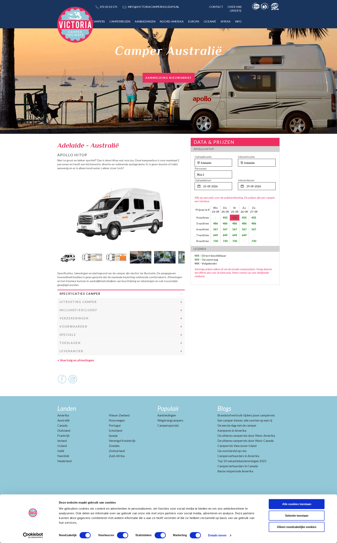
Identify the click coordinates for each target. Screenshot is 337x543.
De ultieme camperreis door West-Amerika (246, 435)
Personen (201, 168)
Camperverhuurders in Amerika (238, 456)
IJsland (62, 445)
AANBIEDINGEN (145, 21)
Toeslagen (70, 343)
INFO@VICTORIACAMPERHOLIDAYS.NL (153, 6)
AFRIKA (226, 21)
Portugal (115, 425)
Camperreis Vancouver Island (236, 445)
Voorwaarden (73, 326)
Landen (66, 408)
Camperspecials (168, 425)
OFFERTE (236, 10)
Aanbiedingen (166, 415)
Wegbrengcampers (170, 420)
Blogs (224, 408)
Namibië (63, 456)
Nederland (64, 461)
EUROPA (193, 21)
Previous (60, 256)
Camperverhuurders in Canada (237, 466)
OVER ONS (235, 6)
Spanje (113, 435)
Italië (60, 451)
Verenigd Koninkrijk (122, 440)
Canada (62, 425)
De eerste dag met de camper (236, 425)
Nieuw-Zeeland (119, 415)
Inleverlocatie (246, 156)
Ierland (62, 440)
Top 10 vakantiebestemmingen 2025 (241, 461)
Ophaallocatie (203, 156)
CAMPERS (98, 21)
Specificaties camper (79, 293)
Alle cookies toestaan (296, 504)
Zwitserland (117, 451)
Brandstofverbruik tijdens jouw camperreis (246, 415)
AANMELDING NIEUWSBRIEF (168, 77)
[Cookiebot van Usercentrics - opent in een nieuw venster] (33, 535)
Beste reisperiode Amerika (235, 471)
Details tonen (217, 535)
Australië (63, 420)
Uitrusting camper (78, 302)
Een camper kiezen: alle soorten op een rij (244, 420)
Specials (67, 334)
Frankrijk (63, 435)
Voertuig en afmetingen (75, 360)
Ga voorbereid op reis (232, 451)
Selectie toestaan (296, 515)
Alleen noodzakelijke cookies (296, 527)
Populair (168, 408)
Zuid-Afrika (117, 456)
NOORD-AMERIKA (172, 21)
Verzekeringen (74, 318)
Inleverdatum (246, 180)
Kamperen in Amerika (231, 430)
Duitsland (63, 430)
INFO (238, 21)
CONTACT (216, 6)
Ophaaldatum (203, 180)
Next (182, 256)
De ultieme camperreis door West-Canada (245, 440)
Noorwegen (117, 420)
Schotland (115, 430)
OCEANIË (210, 21)
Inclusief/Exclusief (78, 310)
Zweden (114, 445)
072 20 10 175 (108, 6)
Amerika (63, 415)
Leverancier (71, 351)
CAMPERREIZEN (119, 21)
